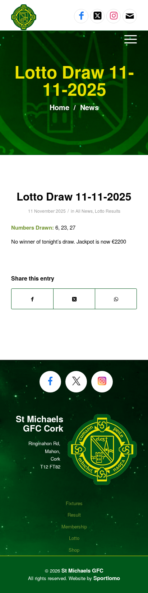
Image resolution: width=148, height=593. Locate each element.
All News (84, 211)
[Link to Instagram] (113, 16)
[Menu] (127, 39)
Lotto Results (107, 211)
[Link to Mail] (129, 16)
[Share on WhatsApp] (116, 299)
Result (74, 514)
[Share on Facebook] (32, 299)
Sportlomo (106, 578)
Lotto (74, 538)
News (88, 107)
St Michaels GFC (82, 570)
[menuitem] (74, 39)
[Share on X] (74, 299)
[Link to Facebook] (81, 16)
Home (59, 107)
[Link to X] (97, 16)
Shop (74, 549)
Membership (74, 526)
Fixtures (74, 503)
